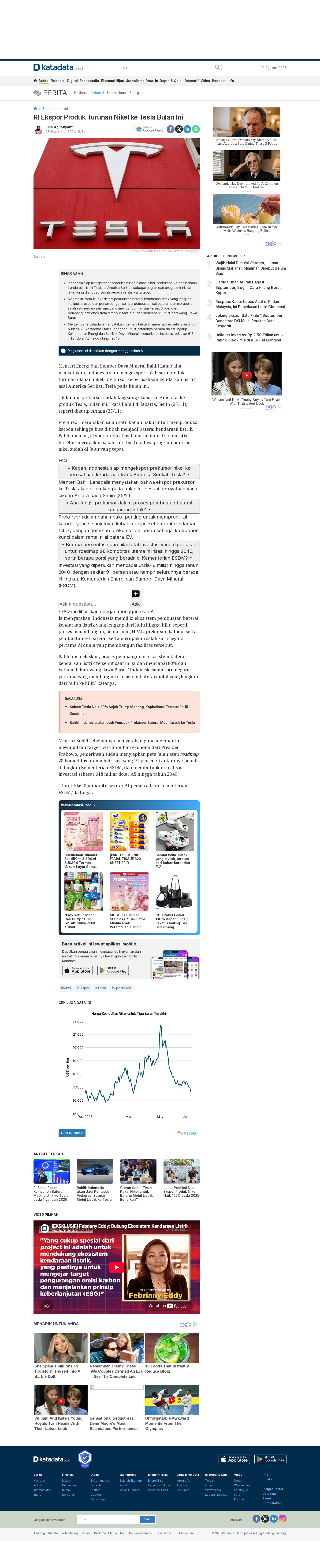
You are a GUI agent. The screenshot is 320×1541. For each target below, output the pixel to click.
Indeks (267, 1479)
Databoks (269, 1493)
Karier (86, 1533)
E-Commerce (100, 1480)
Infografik (183, 1480)
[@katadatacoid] (283, 1518)
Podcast (219, 81)
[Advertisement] (247, 493)
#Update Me (121, 988)
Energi (135, 93)
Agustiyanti (64, 127)
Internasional (117, 93)
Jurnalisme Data (139, 81)
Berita (43, 81)
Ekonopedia (89, 81)
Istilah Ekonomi (129, 1490)
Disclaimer (164, 1533)
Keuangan (69, 1485)
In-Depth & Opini (168, 81)
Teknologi (98, 1499)
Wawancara (213, 1490)
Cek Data (183, 1490)
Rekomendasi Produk (78, 805)
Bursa (66, 1490)
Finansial (57, 81)
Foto (237, 1494)
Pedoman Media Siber (109, 1533)
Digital (72, 81)
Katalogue (241, 1490)
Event (267, 1498)
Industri (97, 93)
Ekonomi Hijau (112, 81)
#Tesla (100, 988)
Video (205, 81)
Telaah (210, 1480)
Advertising (70, 1533)
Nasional (80, 93)
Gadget (96, 1494)
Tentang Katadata (45, 1533)
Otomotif (191, 81)
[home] (35, 81)
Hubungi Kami (184, 1533)
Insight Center (273, 1489)
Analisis (182, 1485)
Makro (66, 1480)
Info (230, 81)
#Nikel (66, 988)
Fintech (96, 1485)
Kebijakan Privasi (141, 1533)
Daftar (148, 1519)
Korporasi (68, 1494)
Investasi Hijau (158, 1490)
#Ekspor (83, 988)
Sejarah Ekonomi (130, 1480)
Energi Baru (156, 1480)
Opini (208, 1485)
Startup (95, 1490)
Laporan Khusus (216, 1494)
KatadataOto (272, 1503)
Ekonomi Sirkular (159, 1485)
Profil (123, 1485)
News (238, 1480)
